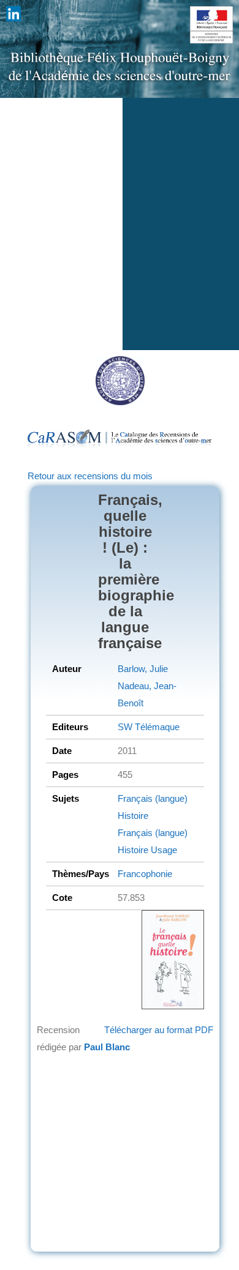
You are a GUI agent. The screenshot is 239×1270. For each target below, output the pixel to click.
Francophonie (145, 873)
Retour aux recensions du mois (90, 476)
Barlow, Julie (143, 668)
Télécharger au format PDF (158, 1030)
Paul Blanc (107, 1047)
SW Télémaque (149, 727)
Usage (162, 850)
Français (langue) (153, 798)
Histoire (133, 815)
